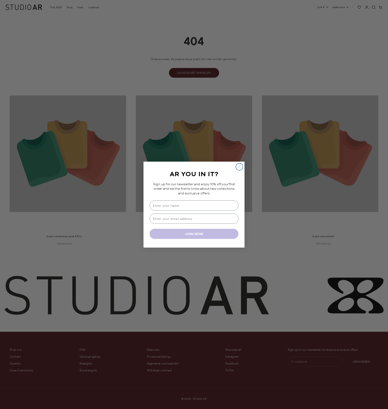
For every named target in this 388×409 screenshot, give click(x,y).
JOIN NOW (194, 234)
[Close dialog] (239, 166)
